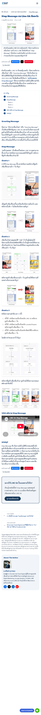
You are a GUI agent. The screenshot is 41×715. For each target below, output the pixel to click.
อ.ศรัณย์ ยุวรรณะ (9, 571)
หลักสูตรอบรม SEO (17, 538)
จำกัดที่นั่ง (34, 534)
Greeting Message (12, 96)
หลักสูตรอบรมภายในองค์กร (14, 548)
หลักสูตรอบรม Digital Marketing (17, 536)
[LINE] (37, 710)
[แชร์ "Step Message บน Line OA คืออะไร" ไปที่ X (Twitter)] (22, 61)
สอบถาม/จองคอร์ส (27, 710)
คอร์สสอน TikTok (18, 544)
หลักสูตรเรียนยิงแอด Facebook (14, 540)
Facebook (16, 61)
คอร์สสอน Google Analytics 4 (22, 542)
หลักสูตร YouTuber (7, 542)
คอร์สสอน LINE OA (28, 540)
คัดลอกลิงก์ (7, 65)
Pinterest (29, 61)
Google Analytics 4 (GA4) (22, 578)
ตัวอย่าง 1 (10, 102)
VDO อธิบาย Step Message (15, 110)
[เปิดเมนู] (37, 3)
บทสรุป (9, 113)
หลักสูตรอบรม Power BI (27, 546)
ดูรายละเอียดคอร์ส (12, 498)
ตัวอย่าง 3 (10, 107)
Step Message (11, 100)
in (13, 587)
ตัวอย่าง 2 (10, 105)
